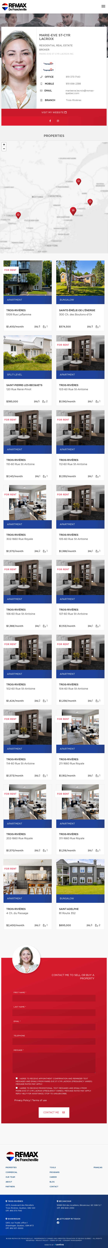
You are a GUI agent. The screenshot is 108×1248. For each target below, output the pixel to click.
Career (53, 1177)
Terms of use (39, 1100)
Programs (54, 1172)
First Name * (20, 993)
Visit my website (52, 112)
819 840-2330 (67, 1208)
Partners (10, 1187)
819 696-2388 (73, 84)
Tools (53, 1167)
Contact (54, 1187)
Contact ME (51, 1112)
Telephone (19, 1036)
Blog (52, 1182)
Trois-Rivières (73, 100)
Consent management (72, 1240)
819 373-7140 (73, 77)
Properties (11, 1167)
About (9, 1182)
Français (98, 1167)
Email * (17, 1021)
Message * (19, 1050)
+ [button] (4, 144)
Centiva (59, 1244)
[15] (73, 215)
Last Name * (20, 1007)
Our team (10, 1177)
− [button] (4, 149)
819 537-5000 (16, 1228)
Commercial (11, 1172)
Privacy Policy (22, 1100)
